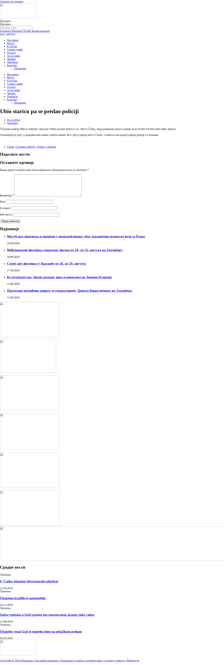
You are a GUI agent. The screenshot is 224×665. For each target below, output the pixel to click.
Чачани (11, 59)
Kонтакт (12, 65)
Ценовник (20, 68)
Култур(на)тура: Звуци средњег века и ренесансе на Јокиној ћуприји (59, 277)
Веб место (6, 214)
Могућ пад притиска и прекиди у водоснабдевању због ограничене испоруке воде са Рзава (76, 236)
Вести (10, 43)
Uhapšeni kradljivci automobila (23, 598)
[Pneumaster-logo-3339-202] (29, 524)
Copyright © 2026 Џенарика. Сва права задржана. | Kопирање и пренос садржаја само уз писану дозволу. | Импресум (69, 660)
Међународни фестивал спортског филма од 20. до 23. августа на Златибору (65, 250)
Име (2, 201)
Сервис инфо (15, 49)
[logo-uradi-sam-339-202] (29, 487)
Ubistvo (40, 146)
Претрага (5, 21)
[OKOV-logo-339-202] (29, 336)
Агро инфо (13, 55)
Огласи (11, 52)
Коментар (7, 195)
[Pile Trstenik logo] (29, 449)
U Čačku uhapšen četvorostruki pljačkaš (29, 581)
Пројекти (12, 62)
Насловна (13, 40)
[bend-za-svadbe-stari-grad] (28, 371)
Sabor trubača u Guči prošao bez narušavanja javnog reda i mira (47, 615)
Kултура (12, 46)
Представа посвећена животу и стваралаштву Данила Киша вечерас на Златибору (69, 290)
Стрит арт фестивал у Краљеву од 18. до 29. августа (46, 263)
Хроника (12, 123)
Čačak (10, 146)
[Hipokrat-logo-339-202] (29, 409)
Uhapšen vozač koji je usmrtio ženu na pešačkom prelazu (41, 631)
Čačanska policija (25, 146)
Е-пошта (5, 208)
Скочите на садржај (11, 1)
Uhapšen (51, 146)
